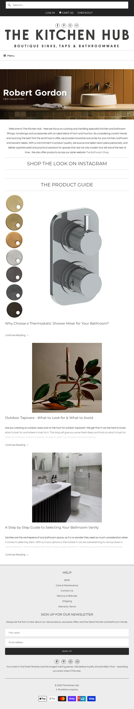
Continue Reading (15, 335)
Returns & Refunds (67, 596)
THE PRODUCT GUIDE (67, 185)
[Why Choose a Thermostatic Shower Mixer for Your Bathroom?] (67, 256)
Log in (50, 13)
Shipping (67, 601)
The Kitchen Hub (70, 685)
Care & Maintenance (67, 585)
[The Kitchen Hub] (67, 38)
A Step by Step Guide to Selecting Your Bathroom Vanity (52, 527)
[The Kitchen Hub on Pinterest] (64, 25)
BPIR (67, 580)
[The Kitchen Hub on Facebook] (57, 25)
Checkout (85, 13)
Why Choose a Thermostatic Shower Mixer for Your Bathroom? (57, 323)
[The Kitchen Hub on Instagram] (70, 25)
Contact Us (67, 591)
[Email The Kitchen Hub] (76, 25)
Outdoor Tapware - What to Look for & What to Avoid (49, 418)
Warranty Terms (67, 606)
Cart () (67, 13)
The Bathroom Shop (97, 152)
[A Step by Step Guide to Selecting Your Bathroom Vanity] (67, 487)
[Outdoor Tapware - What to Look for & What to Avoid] (67, 378)
